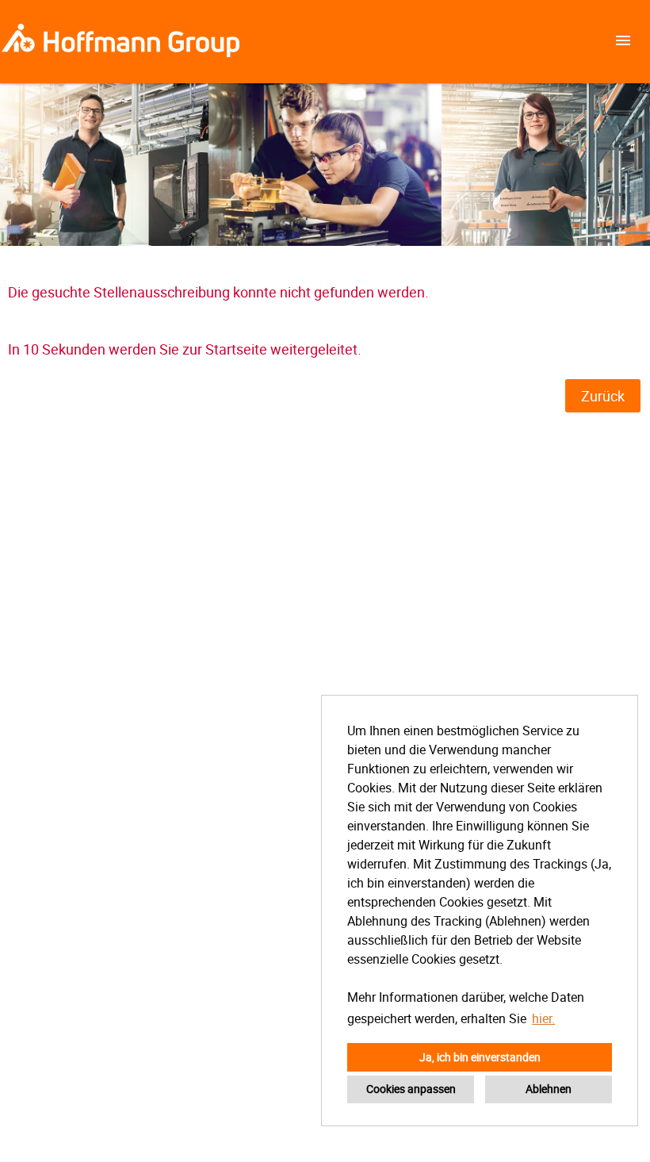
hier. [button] (543, 1018)
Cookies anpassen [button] (411, 1088)
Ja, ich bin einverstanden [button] (480, 1056)
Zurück (603, 395)
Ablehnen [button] (549, 1088)
